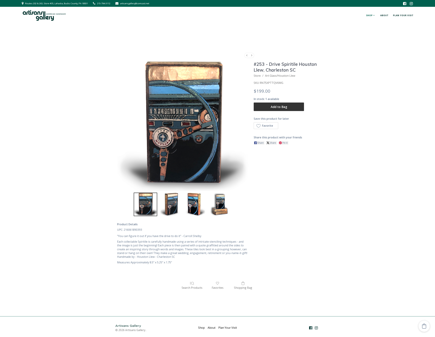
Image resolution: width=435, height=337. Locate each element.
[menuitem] (247, 55)
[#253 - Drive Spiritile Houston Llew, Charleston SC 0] (145, 204)
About (384, 15)
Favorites (217, 287)
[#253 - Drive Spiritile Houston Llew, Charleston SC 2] (195, 204)
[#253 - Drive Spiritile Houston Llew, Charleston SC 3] (220, 204)
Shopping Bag (243, 287)
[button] (266, 125)
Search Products (192, 287)
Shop (369, 15)
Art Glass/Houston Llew (280, 76)
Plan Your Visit (403, 15)
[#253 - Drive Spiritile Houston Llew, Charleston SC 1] (170, 204)
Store (257, 76)
